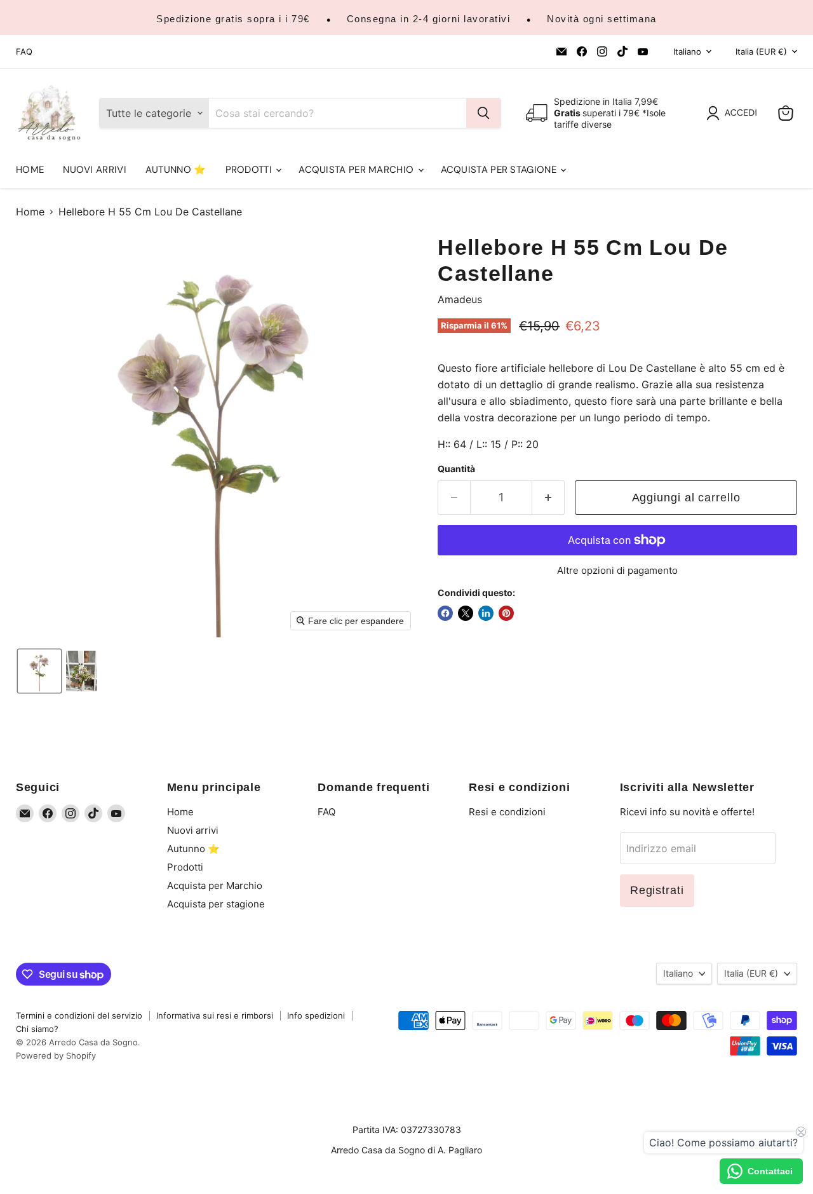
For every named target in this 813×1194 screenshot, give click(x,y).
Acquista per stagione (500, 169)
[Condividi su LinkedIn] (486, 613)
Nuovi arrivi (94, 169)
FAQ (24, 52)
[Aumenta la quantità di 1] (548, 497)
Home (30, 169)
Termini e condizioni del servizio (79, 1015)
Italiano (687, 51)
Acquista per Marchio (357, 169)
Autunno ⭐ (175, 169)
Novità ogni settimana (602, 18)
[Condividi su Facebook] (445, 613)
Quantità (456, 469)
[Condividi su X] (465, 613)
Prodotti (250, 169)
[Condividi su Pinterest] (506, 613)
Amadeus (460, 299)
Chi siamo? (37, 1029)
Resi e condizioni (507, 812)
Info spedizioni (316, 1015)
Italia (761, 51)
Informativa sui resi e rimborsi (214, 1015)
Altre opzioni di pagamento (617, 570)
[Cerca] (483, 113)
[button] (734, 113)
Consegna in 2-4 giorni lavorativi (429, 18)
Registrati (657, 890)
